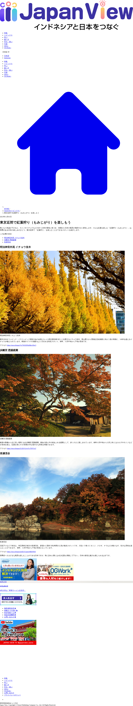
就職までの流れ (11, 610)
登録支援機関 (10, 615)
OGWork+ (7, 48)
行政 (5, 44)
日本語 (6, 56)
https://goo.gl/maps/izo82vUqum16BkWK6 (21, 552)
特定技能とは (10, 613)
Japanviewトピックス (12, 211)
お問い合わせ (10, 617)
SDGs (6, 46)
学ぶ (5, 37)
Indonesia (7, 58)
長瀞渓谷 (7, 242)
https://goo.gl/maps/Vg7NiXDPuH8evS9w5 (21, 345)
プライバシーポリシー (12, 695)
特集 (5, 33)
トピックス (8, 35)
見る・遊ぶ (8, 42)
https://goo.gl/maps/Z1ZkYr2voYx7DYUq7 (21, 448)
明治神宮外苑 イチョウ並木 (14, 238)
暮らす (6, 39)
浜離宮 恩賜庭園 (10, 240)
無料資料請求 (10, 608)
